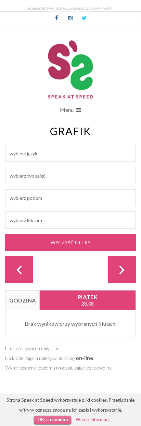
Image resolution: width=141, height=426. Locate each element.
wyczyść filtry (71, 242)
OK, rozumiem (52, 419)
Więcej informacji (93, 419)
